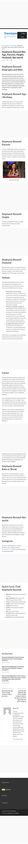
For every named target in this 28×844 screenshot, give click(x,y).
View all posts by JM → (18, 739)
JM (11, 60)
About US (4, 795)
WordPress (10, 813)
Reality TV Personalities (11, 45)
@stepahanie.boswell (7, 549)
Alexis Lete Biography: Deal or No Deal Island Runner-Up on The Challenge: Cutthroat (13, 658)
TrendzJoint (11, 33)
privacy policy (5, 782)
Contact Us (5, 802)
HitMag (17, 813)
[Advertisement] (14, 14)
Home (3, 45)
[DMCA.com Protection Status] (6, 790)
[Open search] (23, 33)
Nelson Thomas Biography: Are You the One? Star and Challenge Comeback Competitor (13, 668)
